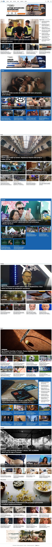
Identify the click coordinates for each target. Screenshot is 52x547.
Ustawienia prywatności (30, 545)
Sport (18, 1)
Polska (7, 1)
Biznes (26, 1)
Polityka (14, 1)
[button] (48, 1)
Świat (11, 1)
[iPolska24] (3, 1)
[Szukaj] (45, 1)
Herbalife (21, 1)
